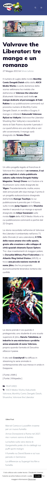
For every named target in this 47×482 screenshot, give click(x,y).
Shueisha (7, 397)
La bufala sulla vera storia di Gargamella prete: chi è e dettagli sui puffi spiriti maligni (23, 445)
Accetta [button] (37, 476)
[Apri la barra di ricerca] (35, 7)
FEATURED (11, 386)
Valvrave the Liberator (23, 397)
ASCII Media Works (15, 390)
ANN (13, 374)
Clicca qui (32, 479)
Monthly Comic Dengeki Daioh (27, 393)
